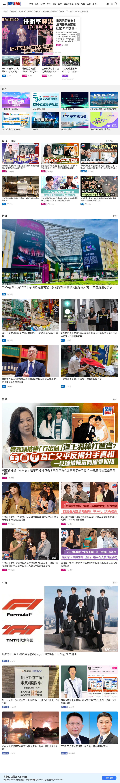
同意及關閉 (109, 778)
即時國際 (5, 75)
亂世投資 (37, 12)
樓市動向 (65, 75)
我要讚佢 (46, 12)
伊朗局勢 (13, 12)
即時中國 (5, 661)
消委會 (30, 12)
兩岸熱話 (5, 753)
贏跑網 (62, 12)
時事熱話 (84, 171)
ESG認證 (69, 12)
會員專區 (85, 12)
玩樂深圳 (54, 12)
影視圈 (5, 171)
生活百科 (59, 45)
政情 (4, 386)
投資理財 (25, 75)
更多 (114, 216)
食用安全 (45, 75)
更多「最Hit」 (111, 141)
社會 (4, 294)
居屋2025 (22, 12)
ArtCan (77, 12)
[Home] (14, 3)
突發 (4, 204)
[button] (78, 37)
